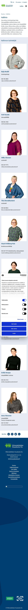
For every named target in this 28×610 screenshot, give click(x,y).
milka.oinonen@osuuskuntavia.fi (9, 166)
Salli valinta (14, 328)
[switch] (24, 304)
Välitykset (14, 473)
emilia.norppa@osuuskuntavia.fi (9, 382)
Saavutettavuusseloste (14, 477)
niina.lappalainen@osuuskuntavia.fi (10, 338)
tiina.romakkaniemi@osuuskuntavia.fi (10, 210)
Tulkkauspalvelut (14, 467)
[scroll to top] (24, 606)
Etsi (13, 2)
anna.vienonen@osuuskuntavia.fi (9, 425)
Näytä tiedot (20, 319)
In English (24, 2)
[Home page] (14, 445)
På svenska (18, 2)
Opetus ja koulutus (14, 471)
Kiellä (14, 333)
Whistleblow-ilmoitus (14, 475)
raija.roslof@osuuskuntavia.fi (8, 81)
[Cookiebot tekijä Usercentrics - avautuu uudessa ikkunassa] (20, 275)
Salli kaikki (14, 324)
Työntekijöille (14, 479)
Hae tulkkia (14, 469)
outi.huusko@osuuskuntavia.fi (8, 123)
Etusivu (3, 14)
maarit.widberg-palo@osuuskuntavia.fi (11, 253)
